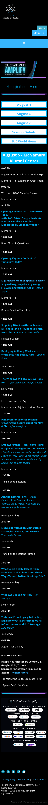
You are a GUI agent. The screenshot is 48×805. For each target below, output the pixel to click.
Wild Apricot (24, 802)
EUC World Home (24, 141)
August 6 (24, 114)
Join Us (39, 33)
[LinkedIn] (13, 771)
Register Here (20, 672)
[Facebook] (3, 771)
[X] (8, 771)
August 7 (24, 123)
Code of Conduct (39, 779)
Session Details (24, 132)
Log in (42, 27)
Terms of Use (23, 779)
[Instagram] (23, 771)
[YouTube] (18, 771)
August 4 (24, 104)
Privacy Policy (9, 779)
